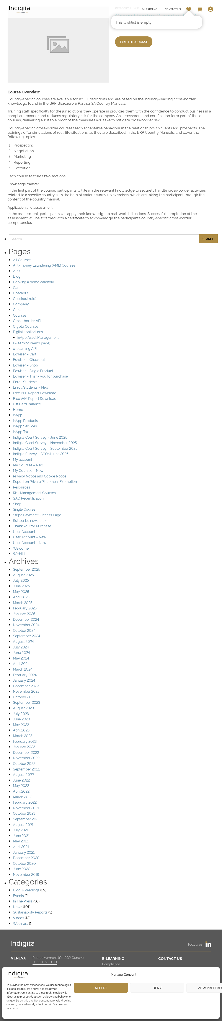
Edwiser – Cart (24, 354)
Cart (16, 287)
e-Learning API (25, 348)
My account (22, 459)
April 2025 (21, 596)
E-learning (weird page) (31, 342)
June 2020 (21, 868)
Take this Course (134, 42)
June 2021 (21, 835)
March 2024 (22, 669)
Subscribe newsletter (30, 520)
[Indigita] (19, 9)
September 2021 (26, 818)
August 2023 (23, 707)
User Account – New (29, 536)
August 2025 (23, 574)
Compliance (111, 964)
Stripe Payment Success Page (37, 514)
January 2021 (24, 852)
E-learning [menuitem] (149, 9)
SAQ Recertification (28, 498)
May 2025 (21, 591)
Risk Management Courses (34, 492)
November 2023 (26, 691)
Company (21, 303)
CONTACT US (170, 958)
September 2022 (26, 769)
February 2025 (25, 608)
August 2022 (23, 774)
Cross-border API (27, 320)
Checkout (20, 292)
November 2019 (26, 874)
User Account (24, 531)
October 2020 (24, 863)
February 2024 (25, 674)
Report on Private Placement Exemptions (45, 481)
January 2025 (24, 613)
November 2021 (26, 807)
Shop (17, 503)
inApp (17, 414)
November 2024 (26, 624)
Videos (18, 917)
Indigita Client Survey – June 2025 (40, 437)
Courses (19, 315)
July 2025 (21, 580)
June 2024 (21, 652)
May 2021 (21, 841)
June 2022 (21, 780)
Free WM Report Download (34, 398)
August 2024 (23, 641)
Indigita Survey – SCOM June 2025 (41, 453)
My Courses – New (28, 464)
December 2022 (26, 752)
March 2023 (22, 735)
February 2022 (25, 802)
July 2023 (21, 713)
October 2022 (24, 763)
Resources (21, 487)
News (17, 906)
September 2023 (26, 702)
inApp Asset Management (38, 337)
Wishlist (19, 553)
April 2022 (21, 791)
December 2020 (26, 857)
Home (18, 409)
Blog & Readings (26, 889)
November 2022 (26, 757)
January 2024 (24, 680)
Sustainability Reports (30, 912)
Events (18, 895)
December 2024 (26, 619)
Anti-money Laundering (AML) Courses (44, 265)
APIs (16, 270)
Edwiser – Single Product (33, 370)
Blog (17, 276)
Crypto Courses (25, 326)
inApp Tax (21, 431)
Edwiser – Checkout (29, 359)
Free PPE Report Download (34, 392)
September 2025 (26, 569)
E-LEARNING (113, 958)
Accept (101, 987)
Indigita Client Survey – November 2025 (45, 442)
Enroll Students (25, 381)
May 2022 (21, 785)
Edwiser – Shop (25, 365)
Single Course (24, 509)
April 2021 (21, 846)
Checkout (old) (24, 298)
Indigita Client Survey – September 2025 (45, 448)
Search (208, 239)
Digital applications (28, 331)
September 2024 (26, 635)
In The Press (23, 901)
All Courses (22, 259)
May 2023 (21, 724)
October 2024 (24, 630)
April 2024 (21, 663)
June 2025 (21, 585)
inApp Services (25, 425)
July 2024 (21, 647)
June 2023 (21, 718)
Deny (157, 987)
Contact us (21, 309)
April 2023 (21, 730)
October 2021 (24, 813)
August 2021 (23, 824)
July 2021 (20, 829)
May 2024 (21, 658)
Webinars (20, 923)
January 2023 (24, 746)
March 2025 (22, 602)
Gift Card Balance (27, 403)
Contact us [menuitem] (173, 9)
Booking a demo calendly (33, 281)
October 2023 (24, 696)
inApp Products (25, 420)
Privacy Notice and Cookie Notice (39, 476)
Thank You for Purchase (32, 525)
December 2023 (26, 685)
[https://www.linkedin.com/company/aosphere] (208, 944)
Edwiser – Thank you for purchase (40, 376)
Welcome (21, 548)
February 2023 (25, 741)
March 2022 (22, 796)
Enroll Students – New (31, 387)
